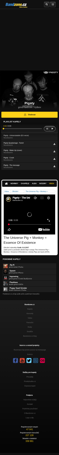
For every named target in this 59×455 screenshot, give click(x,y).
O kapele (25, 183)
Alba (34, 183)
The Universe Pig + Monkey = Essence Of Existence (37, 191)
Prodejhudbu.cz (30, 381)
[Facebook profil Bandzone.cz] (15, 360)
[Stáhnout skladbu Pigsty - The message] (54, 166)
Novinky (14, 183)
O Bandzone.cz (30, 413)
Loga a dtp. (30, 418)
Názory (42, 183)
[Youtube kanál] (22, 360)
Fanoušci (29, 322)
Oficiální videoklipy (16, 191)
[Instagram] (35, 360)
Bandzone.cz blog (30, 336)
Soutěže (30, 332)
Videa (51, 183)
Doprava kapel (29, 386)
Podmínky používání (29, 409)
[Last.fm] (42, 360)
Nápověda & (29, 400)
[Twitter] (28, 360)
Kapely (30, 309)
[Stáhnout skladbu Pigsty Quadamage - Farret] (54, 144)
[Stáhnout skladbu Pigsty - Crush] (54, 159)
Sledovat (31, 115)
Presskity (29, 377)
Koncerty (30, 313)
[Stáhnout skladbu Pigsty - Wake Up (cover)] (54, 151)
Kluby (30, 327)
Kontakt (30, 404)
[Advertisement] (29, 39)
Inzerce (30, 354)
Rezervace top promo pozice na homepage (30, 350)
